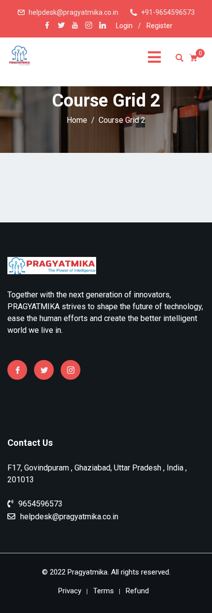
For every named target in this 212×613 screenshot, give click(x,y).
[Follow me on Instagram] (88, 26)
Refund (137, 590)
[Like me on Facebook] (47, 26)
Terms (103, 590)
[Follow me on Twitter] (61, 26)
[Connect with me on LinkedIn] (102, 26)
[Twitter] (44, 370)
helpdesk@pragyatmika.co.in (73, 12)
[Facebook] (17, 370)
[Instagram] (70, 370)
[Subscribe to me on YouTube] (74, 26)
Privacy (69, 590)
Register (159, 26)
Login (124, 26)
